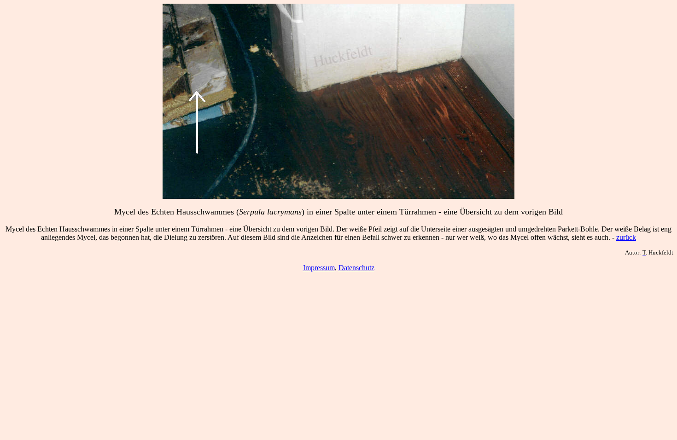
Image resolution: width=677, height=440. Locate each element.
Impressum (319, 268)
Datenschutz (356, 268)
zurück (626, 237)
